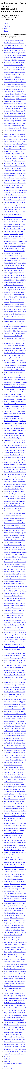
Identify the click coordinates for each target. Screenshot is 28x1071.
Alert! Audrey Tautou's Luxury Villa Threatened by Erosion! (14, 709)
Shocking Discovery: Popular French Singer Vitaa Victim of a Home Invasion (15, 658)
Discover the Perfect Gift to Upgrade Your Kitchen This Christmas (14, 702)
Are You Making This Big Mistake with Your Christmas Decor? (14, 801)
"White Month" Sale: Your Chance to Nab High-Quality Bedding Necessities (15, 627)
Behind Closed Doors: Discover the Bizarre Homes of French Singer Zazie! (15, 50)
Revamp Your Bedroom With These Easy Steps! (14, 903)
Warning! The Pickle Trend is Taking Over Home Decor (15, 906)
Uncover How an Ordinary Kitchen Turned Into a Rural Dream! (14, 753)
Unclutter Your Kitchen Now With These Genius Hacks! (14, 928)
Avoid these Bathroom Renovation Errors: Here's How (14, 195)
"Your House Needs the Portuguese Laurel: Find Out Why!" (14, 957)
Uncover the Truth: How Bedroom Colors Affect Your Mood (14, 367)
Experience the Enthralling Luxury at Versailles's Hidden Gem (15, 406)
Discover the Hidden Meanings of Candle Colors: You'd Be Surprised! (14, 649)
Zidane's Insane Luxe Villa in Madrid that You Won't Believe (15, 389)
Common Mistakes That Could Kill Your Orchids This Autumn (14, 1034)
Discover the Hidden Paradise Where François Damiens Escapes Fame (15, 387)
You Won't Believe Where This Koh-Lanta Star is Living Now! (15, 297)
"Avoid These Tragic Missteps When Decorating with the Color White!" (15, 672)
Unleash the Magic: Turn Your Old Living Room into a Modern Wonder (15, 881)
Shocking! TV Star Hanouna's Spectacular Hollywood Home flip (14, 772)
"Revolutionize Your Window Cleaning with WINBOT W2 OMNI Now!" (15, 307)
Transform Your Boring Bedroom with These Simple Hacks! (15, 813)
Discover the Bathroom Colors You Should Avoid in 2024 (14, 523)
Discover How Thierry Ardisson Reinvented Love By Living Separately (15, 205)
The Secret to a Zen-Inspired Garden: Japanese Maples (15, 993)
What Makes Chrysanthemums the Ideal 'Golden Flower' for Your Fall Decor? (14, 966)
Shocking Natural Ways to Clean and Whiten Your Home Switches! (15, 932)
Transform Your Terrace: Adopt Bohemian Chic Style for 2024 (13, 256)
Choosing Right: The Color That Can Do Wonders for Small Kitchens (15, 675)
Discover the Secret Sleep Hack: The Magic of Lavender (14, 1039)
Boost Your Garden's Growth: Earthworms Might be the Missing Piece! (14, 937)
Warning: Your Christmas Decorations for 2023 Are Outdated (15, 898)
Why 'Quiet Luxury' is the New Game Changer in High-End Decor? (15, 128)
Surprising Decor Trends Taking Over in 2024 (15, 639)
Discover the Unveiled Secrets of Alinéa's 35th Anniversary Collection (15, 161)
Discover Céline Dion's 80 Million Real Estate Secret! (15, 79)
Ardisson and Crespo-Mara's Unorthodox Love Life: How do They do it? (15, 601)
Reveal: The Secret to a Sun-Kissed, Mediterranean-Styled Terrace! (14, 141)
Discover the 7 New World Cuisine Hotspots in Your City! (14, 479)
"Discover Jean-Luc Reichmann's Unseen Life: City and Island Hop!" (14, 372)
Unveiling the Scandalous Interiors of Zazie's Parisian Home (15, 435)
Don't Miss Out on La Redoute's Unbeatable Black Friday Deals (13, 821)
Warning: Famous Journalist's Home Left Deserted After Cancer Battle (14, 564)
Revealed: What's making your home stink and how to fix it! (15, 421)
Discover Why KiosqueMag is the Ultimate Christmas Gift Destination (14, 789)
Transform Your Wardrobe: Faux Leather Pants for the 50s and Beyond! (15, 925)
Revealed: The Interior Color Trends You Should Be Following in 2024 (14, 414)
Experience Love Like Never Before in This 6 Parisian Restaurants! (15, 428)
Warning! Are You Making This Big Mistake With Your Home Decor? (14, 605)
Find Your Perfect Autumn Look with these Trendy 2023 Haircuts (15, 1042)
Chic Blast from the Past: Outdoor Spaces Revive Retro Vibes (14, 43)
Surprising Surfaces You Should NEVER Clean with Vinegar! (13, 358)
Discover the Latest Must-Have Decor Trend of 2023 (15, 825)
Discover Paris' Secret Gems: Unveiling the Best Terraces (15, 180)
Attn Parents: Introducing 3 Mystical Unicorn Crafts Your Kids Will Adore (15, 1017)
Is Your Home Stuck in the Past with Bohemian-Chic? (14, 862)
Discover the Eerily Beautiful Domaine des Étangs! (15, 630)
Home (5, 28)
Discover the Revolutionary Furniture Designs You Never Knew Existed (15, 547)
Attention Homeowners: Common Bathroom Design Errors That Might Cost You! (15, 535)
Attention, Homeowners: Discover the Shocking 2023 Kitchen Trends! (15, 794)
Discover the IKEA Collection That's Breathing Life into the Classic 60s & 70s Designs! (15, 443)
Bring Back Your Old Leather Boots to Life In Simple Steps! (15, 1013)
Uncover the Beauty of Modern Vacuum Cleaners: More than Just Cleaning (14, 891)
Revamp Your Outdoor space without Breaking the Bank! (15, 53)
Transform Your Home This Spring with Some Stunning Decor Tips (14, 229)
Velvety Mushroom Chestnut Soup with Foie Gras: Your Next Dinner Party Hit (14, 1037)
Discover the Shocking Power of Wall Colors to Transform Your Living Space (15, 431)
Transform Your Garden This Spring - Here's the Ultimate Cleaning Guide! (15, 156)
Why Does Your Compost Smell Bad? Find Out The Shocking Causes (15, 964)
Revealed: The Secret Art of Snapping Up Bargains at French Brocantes (15, 137)
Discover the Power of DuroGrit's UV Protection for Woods (15, 74)
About (6, 1066)
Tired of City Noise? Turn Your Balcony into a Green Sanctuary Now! (15, 217)
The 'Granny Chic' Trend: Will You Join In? (14, 345)
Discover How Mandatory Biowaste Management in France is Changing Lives (14, 593)
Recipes (6, 31)
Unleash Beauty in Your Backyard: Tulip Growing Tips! (14, 1000)
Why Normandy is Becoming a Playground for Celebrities (13, 214)
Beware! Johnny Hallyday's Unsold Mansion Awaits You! (14, 200)
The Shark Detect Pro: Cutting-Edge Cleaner (14, 791)
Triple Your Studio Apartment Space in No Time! (15, 908)
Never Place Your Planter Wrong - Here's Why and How (14, 1027)
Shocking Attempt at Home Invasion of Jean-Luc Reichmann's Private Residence (15, 287)
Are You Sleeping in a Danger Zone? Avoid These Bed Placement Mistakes (15, 731)
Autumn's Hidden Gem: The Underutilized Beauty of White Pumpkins (13, 1032)
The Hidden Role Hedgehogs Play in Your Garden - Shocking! (15, 949)
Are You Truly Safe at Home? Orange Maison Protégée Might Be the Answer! (15, 743)
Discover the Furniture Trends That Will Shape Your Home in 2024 (14, 550)
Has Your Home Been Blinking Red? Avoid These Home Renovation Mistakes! (15, 197)
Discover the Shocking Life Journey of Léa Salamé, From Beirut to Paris (15, 440)
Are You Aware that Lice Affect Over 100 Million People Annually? (15, 954)
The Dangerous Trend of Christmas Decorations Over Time (14, 706)
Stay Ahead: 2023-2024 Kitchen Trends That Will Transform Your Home (14, 833)
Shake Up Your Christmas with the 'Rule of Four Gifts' (14, 694)
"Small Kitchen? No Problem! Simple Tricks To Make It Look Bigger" (15, 699)
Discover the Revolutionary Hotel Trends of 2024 (14, 530)
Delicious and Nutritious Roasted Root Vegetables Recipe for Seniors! (15, 1051)
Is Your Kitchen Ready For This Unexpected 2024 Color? (13, 859)
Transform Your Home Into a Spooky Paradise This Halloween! (15, 969)
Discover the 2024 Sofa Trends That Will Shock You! (14, 816)
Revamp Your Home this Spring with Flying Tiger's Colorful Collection (15, 84)
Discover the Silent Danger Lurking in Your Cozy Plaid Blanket (15, 460)
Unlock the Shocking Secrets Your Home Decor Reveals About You (14, 268)
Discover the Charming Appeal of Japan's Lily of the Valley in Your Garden (14, 70)
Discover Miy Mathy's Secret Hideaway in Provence (15, 350)
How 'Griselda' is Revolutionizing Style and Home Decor (15, 384)
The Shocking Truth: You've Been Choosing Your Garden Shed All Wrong (14, 450)
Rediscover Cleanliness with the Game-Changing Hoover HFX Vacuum (15, 811)
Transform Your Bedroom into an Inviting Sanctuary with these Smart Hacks (14, 874)
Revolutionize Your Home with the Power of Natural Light (14, 915)
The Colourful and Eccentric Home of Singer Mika (15, 404)
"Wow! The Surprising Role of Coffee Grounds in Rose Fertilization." (15, 1010)
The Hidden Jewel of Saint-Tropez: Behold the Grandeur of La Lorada (14, 545)
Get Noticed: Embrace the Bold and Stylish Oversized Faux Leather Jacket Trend (15, 1047)
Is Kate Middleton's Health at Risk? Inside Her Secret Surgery (14, 280)
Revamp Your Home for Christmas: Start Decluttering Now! (14, 828)
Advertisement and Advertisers (13, 1063)
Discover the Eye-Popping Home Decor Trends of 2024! (14, 738)
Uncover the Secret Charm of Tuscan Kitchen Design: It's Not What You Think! (15, 82)
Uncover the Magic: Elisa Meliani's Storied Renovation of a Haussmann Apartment (14, 154)
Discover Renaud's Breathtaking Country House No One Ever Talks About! (14, 40)
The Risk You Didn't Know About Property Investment (14, 774)
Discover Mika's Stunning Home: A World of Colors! (14, 689)
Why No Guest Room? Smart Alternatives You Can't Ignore (12, 209)
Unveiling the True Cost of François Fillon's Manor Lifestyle (14, 290)
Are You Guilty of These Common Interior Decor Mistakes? (14, 506)
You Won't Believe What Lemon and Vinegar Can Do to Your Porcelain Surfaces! (15, 1008)
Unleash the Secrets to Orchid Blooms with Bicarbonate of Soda (15, 472)
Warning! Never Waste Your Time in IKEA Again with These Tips (14, 762)
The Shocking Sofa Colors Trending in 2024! (15, 106)
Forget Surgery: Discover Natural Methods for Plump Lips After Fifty (14, 923)
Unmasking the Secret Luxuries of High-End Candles (14, 808)
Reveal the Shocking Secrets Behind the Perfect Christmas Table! (14, 740)
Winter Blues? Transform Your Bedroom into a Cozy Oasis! (13, 608)
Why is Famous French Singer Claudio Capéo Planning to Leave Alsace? (15, 513)
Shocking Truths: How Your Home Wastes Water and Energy (14, 365)
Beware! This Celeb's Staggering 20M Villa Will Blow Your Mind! (15, 799)
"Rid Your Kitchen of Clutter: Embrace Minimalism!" (15, 312)
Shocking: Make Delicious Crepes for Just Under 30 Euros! (15, 474)
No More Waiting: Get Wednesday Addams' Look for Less (14, 983)
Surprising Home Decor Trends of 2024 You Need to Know (14, 302)
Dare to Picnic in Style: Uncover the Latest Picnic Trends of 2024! (14, 146)
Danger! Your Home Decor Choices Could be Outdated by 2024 (14, 581)
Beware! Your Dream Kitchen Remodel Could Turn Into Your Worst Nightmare (15, 175)
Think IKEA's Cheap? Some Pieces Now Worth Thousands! (14, 779)
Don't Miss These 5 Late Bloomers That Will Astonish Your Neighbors (14, 1030)
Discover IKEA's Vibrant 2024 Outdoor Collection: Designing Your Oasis (15, 151)
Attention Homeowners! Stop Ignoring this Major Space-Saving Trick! (15, 503)
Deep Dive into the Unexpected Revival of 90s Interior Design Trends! (15, 188)
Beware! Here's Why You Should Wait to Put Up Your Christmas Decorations (15, 842)
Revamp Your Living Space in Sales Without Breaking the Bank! (14, 557)
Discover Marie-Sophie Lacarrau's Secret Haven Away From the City (14, 321)
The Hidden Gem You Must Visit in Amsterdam (14, 499)
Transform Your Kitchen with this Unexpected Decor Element (14, 728)
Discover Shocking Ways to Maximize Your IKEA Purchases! (15, 642)
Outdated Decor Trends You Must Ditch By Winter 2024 (14, 452)
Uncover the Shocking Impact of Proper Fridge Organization (13, 60)
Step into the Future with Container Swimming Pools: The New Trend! (14, 55)
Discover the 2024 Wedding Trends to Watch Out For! (15, 108)
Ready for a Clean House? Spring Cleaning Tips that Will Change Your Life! (15, 265)
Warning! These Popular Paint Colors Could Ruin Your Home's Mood (15, 277)
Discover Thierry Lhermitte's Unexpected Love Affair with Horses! (15, 101)
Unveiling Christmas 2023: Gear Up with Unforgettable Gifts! (14, 692)
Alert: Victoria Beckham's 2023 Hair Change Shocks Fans (14, 920)
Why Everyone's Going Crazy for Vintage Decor (14, 653)
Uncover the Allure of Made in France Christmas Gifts (15, 750)
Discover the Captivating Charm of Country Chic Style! (14, 501)
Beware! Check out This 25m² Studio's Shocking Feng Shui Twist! (15, 528)
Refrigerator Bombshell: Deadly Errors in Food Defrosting (15, 998)
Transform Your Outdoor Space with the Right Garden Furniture (15, 207)
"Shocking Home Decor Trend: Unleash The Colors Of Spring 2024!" (15, 253)
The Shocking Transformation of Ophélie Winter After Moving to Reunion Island (13, 48)
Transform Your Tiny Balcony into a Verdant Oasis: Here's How (14, 91)
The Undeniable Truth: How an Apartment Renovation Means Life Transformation (14, 596)
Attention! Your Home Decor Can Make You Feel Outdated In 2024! (14, 508)
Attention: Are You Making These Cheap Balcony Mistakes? (14, 62)
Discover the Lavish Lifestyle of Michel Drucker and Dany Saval (15, 622)
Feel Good (7, 26)
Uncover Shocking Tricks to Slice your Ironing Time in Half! (15, 494)
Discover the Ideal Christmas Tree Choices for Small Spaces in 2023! (14, 770)
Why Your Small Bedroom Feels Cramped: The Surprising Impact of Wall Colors (14, 615)
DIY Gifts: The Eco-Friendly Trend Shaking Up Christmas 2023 (14, 745)
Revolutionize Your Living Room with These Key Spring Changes (15, 375)
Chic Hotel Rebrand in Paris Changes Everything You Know (15, 867)
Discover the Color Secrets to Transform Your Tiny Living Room (14, 559)
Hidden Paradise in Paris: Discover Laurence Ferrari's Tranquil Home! (14, 777)
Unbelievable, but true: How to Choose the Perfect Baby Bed (15, 618)
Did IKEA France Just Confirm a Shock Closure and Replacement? (14, 520)
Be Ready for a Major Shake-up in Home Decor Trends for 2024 (14, 584)
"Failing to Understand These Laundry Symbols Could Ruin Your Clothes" (15, 239)
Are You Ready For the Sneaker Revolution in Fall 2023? (13, 991)
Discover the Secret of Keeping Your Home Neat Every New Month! (15, 348)
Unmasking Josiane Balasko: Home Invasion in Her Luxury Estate (14, 370)
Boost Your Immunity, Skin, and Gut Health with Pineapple (15, 976)
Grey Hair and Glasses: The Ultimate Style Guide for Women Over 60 (15, 945)
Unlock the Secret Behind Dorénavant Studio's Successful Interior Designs (15, 491)
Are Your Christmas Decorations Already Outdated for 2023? (13, 782)
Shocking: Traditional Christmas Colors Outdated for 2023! (15, 760)
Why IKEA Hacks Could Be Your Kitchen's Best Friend (14, 401)
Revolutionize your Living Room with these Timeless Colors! (15, 219)
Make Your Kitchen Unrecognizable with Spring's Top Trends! (14, 275)
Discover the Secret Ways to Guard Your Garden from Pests (14, 962)
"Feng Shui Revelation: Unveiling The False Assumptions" (15, 116)
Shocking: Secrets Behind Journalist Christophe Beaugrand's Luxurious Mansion (14, 445)
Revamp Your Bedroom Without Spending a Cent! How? (13, 226)
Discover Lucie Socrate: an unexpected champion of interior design (15, 319)
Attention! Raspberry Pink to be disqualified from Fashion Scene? (14, 721)
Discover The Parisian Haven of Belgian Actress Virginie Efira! (13, 668)
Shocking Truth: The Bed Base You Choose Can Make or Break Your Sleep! (14, 840)
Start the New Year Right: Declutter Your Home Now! (14, 736)
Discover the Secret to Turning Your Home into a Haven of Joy (14, 144)
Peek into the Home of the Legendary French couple (15, 67)
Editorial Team (8, 1068)
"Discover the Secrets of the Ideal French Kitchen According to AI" (14, 418)
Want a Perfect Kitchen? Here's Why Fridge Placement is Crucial (14, 379)
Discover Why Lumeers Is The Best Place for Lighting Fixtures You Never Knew (15, 687)
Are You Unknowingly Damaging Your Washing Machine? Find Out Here (15, 942)
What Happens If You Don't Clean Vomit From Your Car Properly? (14, 930)
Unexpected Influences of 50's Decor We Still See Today (15, 448)
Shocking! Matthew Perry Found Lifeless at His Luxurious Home (13, 918)
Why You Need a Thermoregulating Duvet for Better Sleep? (14, 598)
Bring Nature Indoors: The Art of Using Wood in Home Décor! (13, 1020)
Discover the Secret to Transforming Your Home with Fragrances (14, 251)
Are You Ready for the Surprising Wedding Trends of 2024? (14, 285)
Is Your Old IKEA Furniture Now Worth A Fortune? (14, 711)
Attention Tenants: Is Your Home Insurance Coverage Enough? (13, 360)
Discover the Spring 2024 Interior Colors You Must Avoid (14, 304)
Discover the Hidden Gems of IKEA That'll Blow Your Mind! (14, 222)
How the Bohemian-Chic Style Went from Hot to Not (15, 123)
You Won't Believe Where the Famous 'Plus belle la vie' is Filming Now (15, 591)
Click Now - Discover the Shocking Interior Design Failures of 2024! (14, 567)
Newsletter (7, 1056)
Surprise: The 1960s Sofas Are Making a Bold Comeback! (15, 134)
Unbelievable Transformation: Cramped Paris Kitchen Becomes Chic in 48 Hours (15, 552)
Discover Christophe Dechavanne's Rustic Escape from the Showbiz (14, 518)
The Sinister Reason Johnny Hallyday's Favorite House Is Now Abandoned (15, 637)
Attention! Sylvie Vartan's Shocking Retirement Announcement (14, 525)
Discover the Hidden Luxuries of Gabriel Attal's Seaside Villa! (13, 886)
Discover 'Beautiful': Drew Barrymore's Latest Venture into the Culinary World (15, 149)
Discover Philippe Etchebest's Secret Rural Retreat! (14, 299)
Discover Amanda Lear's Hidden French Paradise (13, 433)
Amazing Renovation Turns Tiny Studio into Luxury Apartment (13, 324)
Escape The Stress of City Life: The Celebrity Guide (14, 399)
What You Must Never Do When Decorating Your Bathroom (13, 838)
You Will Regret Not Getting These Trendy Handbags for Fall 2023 (14, 996)
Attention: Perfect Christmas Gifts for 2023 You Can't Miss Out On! (15, 723)
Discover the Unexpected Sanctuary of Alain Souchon (15, 326)
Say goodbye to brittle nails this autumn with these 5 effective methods (15, 1054)
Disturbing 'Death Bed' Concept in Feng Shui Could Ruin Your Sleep (14, 850)
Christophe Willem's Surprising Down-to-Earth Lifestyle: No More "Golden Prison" (15, 576)
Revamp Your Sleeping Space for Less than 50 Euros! (15, 574)
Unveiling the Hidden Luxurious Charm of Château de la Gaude (13, 72)
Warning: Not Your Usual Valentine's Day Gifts (15, 465)
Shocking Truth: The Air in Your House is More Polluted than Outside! (15, 613)
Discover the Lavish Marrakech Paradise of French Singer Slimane (14, 876)
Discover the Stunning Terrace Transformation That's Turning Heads (15, 89)
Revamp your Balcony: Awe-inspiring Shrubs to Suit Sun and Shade (15, 940)
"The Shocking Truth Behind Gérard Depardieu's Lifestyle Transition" (15, 635)
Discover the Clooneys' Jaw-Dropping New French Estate (15, 423)
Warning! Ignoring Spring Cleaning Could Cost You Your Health (14, 202)
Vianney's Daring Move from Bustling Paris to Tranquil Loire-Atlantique (15, 121)
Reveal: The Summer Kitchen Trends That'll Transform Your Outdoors (15, 118)
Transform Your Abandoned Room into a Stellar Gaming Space (15, 333)
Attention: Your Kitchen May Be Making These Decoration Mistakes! (14, 224)
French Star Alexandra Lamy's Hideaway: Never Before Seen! (13, 879)
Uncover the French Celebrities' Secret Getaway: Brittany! (15, 719)
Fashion (6, 23)
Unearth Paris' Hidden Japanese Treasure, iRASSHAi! (13, 438)
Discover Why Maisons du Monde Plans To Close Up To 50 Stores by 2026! (14, 295)
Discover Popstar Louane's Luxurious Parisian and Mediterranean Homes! (15, 852)
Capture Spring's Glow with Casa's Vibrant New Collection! (14, 248)
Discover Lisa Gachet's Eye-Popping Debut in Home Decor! (15, 845)
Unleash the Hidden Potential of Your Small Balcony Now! (15, 263)
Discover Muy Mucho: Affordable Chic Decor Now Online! (15, 158)
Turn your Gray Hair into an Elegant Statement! (15, 952)
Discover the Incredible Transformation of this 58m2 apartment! (15, 467)
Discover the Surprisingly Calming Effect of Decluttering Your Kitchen (14, 486)
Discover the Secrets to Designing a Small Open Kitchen (14, 482)
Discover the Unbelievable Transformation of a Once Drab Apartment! (13, 855)
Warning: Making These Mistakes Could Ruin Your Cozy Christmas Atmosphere (14, 755)
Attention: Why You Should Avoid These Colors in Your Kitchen (14, 309)
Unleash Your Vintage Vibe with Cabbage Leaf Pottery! (13, 282)
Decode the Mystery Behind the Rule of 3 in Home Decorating (15, 192)
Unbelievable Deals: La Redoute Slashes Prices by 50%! (13, 57)
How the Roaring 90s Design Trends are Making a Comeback (15, 787)
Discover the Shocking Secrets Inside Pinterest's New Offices (15, 190)
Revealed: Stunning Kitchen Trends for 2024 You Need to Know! (15, 99)
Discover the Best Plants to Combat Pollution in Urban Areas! (14, 1049)
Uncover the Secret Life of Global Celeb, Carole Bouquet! (14, 603)
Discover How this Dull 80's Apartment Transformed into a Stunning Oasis (15, 804)
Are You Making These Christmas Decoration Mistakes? (14, 818)
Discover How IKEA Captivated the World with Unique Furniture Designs (15, 331)
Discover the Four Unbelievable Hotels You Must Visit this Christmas (15, 677)
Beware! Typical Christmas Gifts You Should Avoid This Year (15, 733)
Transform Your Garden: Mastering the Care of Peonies (15, 986)
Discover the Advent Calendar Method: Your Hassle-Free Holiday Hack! (15, 748)
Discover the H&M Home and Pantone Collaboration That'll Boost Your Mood (15, 96)
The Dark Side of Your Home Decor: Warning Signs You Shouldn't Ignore (15, 130)
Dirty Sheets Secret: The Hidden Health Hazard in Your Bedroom (15, 362)
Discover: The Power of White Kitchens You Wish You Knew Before (15, 511)
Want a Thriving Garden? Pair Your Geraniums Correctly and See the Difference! (14, 978)
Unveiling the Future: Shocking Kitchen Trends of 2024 (13, 394)
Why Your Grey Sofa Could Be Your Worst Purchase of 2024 (15, 665)
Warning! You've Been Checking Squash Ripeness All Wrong (13, 935)
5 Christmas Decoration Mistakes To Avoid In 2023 (14, 767)
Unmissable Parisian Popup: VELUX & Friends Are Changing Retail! (15, 704)
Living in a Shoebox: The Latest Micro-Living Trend (13, 316)
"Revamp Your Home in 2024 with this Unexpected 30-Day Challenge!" (15, 663)
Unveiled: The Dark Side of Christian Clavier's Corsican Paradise (15, 655)
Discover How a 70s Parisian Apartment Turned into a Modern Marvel (14, 77)
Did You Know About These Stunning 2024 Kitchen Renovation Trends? (15, 586)
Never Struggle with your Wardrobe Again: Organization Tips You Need (14, 273)
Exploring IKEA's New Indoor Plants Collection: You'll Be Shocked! (15, 173)
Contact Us (7, 1059)
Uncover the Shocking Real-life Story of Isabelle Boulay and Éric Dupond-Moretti (15, 338)
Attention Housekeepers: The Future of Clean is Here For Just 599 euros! (15, 579)
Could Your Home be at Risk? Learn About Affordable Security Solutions (15, 246)
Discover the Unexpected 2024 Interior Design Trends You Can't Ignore (15, 382)
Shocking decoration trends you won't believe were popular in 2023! (15, 884)
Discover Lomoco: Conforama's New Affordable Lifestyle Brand (15, 178)
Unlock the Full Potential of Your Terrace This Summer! (14, 185)
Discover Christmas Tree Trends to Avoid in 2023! (14, 823)
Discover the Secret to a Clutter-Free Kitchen (14, 396)
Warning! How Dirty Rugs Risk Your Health (15, 411)
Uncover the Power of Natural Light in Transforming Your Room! (15, 806)
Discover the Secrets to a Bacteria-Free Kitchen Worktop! (15, 241)
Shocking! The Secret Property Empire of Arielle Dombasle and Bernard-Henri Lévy (15, 426)
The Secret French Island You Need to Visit (15, 87)
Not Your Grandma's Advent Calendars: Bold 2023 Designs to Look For (15, 896)
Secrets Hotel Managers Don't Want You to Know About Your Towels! (14, 477)
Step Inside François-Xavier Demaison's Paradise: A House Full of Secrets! (15, 231)
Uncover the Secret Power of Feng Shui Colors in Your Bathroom (14, 65)
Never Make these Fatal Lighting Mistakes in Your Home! (13, 336)
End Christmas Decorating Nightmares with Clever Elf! (15, 796)
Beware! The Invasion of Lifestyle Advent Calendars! (14, 830)
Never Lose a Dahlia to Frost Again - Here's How (15, 971)
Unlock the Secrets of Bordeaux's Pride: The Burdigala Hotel (15, 714)
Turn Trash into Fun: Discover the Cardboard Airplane (14, 947)
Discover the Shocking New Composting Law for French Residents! (15, 588)
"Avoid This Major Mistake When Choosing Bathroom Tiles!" (14, 784)
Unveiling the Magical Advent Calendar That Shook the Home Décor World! (15, 913)
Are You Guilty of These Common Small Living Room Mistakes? (14, 872)
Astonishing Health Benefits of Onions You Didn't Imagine (15, 1044)
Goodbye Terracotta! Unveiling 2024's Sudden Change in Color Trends (15, 680)
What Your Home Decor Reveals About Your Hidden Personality (15, 540)
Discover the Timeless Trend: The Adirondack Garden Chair (14, 125)
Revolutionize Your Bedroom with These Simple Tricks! (14, 484)
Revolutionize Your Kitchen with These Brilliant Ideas (15, 111)
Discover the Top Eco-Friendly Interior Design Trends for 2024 (15, 562)
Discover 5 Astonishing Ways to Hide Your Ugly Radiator (15, 889)
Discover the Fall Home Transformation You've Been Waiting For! (15, 901)
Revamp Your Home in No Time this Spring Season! (15, 104)
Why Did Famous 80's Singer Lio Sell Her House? (15, 166)
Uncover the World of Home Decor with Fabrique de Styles (14, 697)
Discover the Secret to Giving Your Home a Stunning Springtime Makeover (14, 343)
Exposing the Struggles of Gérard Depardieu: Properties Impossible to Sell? (14, 625)
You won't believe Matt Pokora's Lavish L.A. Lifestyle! (13, 542)
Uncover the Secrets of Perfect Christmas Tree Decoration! (13, 765)
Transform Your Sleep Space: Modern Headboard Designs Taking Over (15, 392)
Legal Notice (7, 1061)
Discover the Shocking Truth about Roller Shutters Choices (14, 682)
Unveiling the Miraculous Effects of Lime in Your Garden (14, 1005)
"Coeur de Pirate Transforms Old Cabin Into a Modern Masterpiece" (15, 377)
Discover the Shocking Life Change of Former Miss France (15, 670)
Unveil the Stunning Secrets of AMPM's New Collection (13, 416)
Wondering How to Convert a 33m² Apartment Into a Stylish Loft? (14, 571)
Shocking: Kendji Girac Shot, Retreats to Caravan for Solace (15, 94)
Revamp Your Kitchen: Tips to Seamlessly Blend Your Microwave (14, 260)
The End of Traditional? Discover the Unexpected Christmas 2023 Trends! (15, 847)
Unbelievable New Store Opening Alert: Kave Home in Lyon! (14, 462)
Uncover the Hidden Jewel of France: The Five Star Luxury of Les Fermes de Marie (15, 469)
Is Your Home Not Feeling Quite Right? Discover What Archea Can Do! (15, 489)
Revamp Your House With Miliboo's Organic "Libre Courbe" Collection (14, 457)
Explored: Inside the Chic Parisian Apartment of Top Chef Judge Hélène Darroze (15, 292)
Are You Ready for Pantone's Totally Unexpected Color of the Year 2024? (15, 726)
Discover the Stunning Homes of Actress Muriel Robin (13, 835)
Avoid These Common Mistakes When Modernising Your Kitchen (15, 341)
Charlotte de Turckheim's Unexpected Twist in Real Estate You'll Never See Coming (15, 757)
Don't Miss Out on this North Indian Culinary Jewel (14, 1003)
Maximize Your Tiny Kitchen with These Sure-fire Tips (14, 685)
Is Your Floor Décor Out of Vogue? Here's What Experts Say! (14, 243)
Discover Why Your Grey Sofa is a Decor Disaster (14, 911)
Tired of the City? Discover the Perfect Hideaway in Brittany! (15, 171)
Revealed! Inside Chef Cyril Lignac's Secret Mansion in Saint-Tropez (15, 533)
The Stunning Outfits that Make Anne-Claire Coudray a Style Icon (15, 1022)
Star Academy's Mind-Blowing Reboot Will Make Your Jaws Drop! (15, 894)
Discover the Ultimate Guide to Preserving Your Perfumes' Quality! (14, 328)
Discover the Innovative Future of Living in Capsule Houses (14, 620)
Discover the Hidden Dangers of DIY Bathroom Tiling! (15, 610)
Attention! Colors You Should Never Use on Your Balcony (15, 163)
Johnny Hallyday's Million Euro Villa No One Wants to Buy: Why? (15, 660)
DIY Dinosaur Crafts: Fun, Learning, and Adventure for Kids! (15, 1025)
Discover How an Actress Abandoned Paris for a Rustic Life (15, 496)
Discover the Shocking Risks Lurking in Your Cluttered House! (15, 183)
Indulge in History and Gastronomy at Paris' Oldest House (15, 113)
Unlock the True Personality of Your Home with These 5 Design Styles (14, 353)
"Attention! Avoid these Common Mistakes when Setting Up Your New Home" (15, 314)
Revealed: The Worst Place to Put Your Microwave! (15, 716)
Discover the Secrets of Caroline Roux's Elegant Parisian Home (15, 869)
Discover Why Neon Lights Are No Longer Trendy (14, 647)
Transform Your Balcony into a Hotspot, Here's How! (13, 168)
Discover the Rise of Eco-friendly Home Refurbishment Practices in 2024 (15, 554)
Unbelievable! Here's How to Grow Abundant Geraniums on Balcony (14, 959)
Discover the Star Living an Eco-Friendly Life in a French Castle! (13, 644)
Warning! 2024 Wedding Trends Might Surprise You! (15, 258)
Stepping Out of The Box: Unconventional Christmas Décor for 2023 (15, 857)
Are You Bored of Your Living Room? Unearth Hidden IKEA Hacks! (15, 569)
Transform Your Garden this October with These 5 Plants (15, 981)
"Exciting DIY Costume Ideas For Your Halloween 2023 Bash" (15, 974)
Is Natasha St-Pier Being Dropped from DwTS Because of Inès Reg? (15, 212)
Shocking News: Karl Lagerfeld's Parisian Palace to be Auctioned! (13, 234)
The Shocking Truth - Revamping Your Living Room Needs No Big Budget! (15, 864)
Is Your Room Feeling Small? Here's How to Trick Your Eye (14, 236)
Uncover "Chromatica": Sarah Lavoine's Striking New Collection (14, 516)
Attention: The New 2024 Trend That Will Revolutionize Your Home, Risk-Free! (15, 139)
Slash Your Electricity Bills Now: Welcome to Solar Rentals (13, 355)
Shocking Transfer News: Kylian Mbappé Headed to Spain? (13, 455)
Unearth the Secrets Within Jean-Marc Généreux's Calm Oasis (15, 409)
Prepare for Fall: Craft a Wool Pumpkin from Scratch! (15, 1015)
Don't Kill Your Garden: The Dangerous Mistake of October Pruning (15, 988)
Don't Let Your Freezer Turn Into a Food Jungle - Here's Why (14, 270)
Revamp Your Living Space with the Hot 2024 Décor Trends (15, 45)
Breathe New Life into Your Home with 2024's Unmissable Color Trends (15, 632)
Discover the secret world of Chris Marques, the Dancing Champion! (14, 537)
